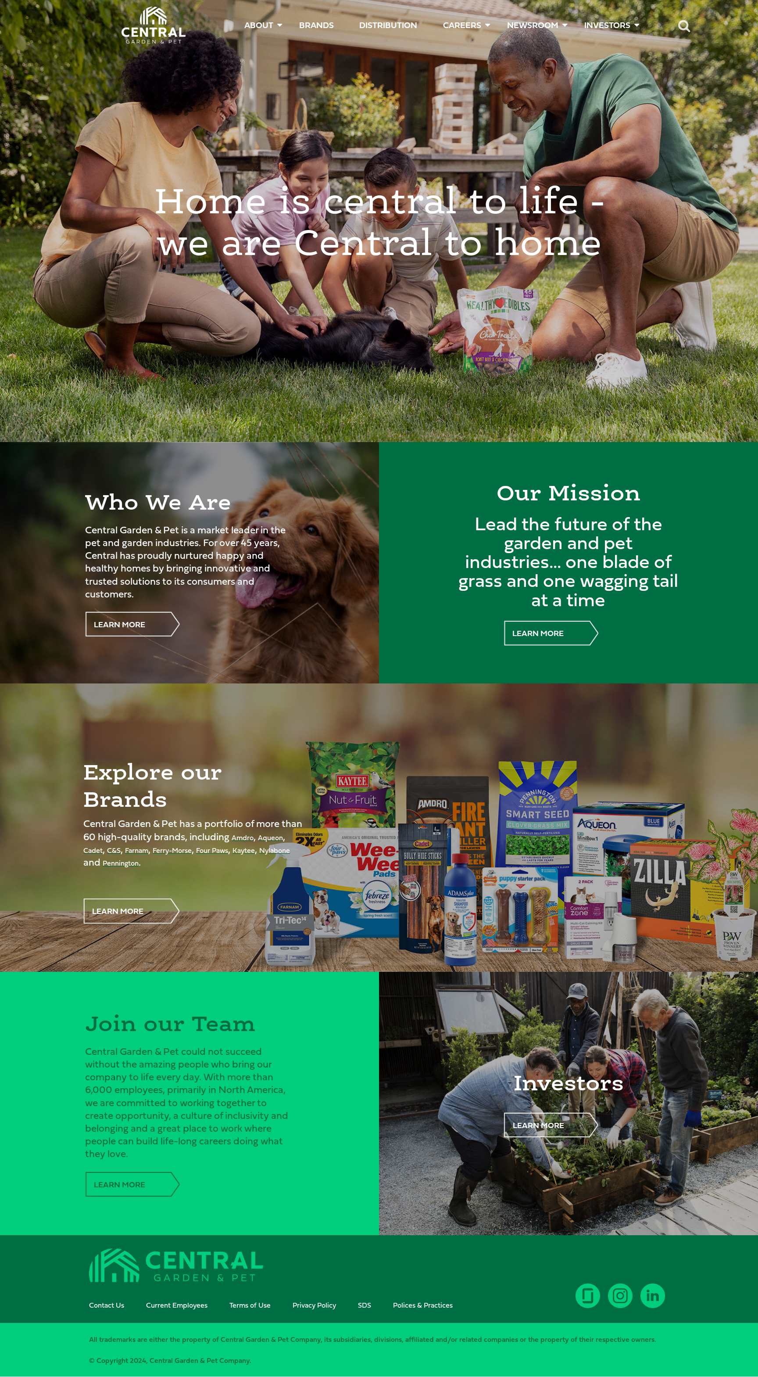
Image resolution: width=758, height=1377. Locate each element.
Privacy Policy (314, 1305)
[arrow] (724, 1337)
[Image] (154, 25)
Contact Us (106, 1305)
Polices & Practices (423, 1305)
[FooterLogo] (176, 1266)
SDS (364, 1305)
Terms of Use (250, 1305)
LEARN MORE (119, 624)
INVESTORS (607, 25)
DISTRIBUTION (388, 25)
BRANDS (316, 25)
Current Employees (176, 1305)
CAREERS (462, 25)
